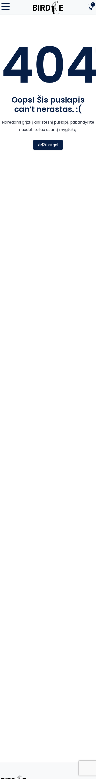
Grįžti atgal (48, 144)
